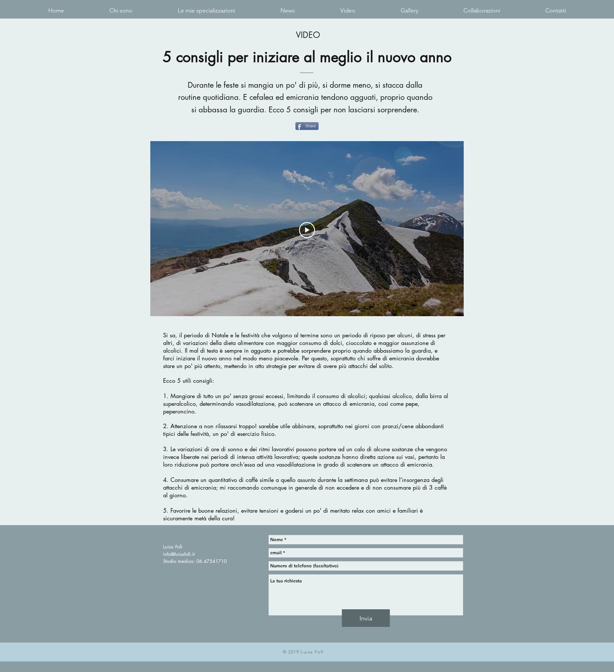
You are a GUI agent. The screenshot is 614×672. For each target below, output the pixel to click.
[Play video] (307, 230)
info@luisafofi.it (179, 554)
